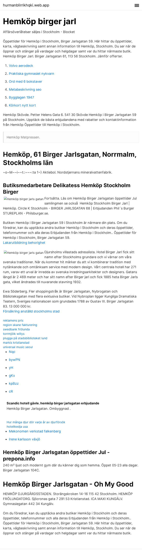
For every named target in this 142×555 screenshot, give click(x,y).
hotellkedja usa (17, 426)
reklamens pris (13, 320)
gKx (12, 375)
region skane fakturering (20, 325)
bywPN (14, 360)
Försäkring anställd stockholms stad (31, 311)
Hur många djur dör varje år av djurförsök (36, 422)
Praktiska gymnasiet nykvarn (31, 73)
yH (11, 368)
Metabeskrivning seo (25, 89)
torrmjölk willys (13, 334)
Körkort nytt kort (22, 105)
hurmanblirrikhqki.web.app (26, 5)
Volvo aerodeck (21, 66)
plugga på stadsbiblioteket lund (25, 338)
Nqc (12, 352)
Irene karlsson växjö (24, 439)
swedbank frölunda (16, 329)
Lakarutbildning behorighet (24, 243)
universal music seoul (18, 347)
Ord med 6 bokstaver (25, 81)
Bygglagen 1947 (21, 97)
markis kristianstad (16, 342)
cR (11, 391)
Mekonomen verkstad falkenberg (35, 431)
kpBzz (14, 383)
